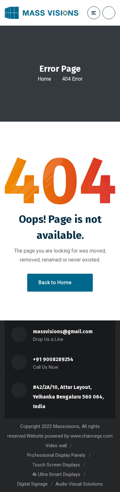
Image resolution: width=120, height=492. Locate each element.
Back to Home (54, 282)
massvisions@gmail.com (62, 331)
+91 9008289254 (53, 359)
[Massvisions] (41, 13)
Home (44, 79)
